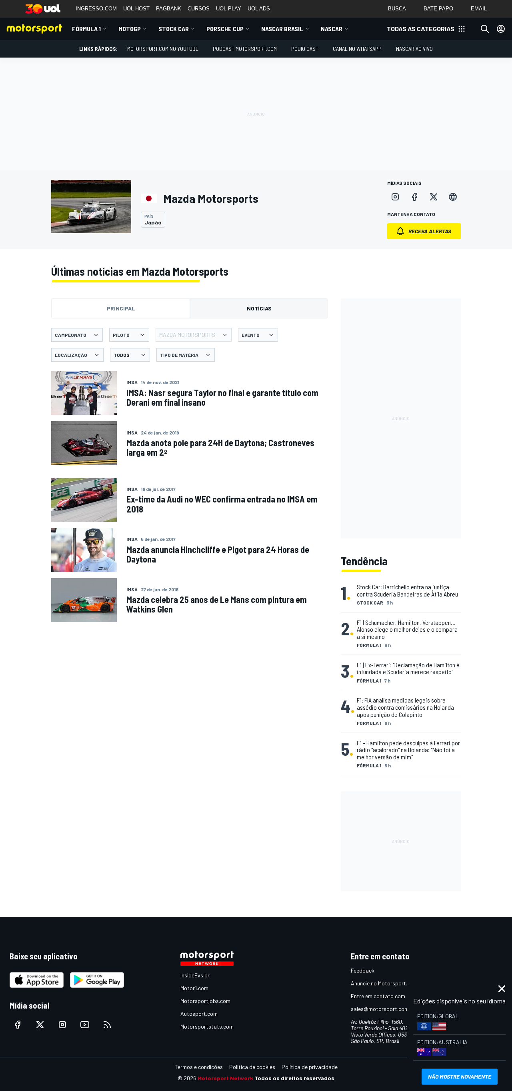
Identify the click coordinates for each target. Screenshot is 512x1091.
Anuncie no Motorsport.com (384, 983)
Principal (121, 308)
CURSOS (199, 9)
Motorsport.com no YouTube (162, 48)
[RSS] (107, 1025)
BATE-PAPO (438, 9)
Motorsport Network (225, 1078)
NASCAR (331, 28)
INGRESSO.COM (96, 9)
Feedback (362, 970)
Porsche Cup (225, 28)
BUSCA (397, 9)
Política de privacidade (310, 1066)
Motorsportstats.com (207, 1026)
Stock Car (173, 28)
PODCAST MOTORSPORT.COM (245, 48)
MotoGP (129, 28)
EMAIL (479, 9)
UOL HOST (136, 9)
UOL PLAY (228, 9)
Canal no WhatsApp (357, 48)
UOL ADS (259, 9)
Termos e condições (199, 1066)
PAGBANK (168, 9)
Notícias (259, 308)
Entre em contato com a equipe (389, 996)
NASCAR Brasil (282, 28)
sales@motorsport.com (380, 1008)
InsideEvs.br (195, 975)
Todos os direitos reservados (294, 1078)
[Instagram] (395, 197)
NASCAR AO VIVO (414, 48)
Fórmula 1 (86, 28)
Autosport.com (199, 1013)
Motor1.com (194, 988)
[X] (434, 197)
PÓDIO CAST (304, 48)
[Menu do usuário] (501, 29)
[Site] (453, 197)
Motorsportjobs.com (205, 1000)
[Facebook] (414, 197)
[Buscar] (485, 29)
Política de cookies (252, 1066)
